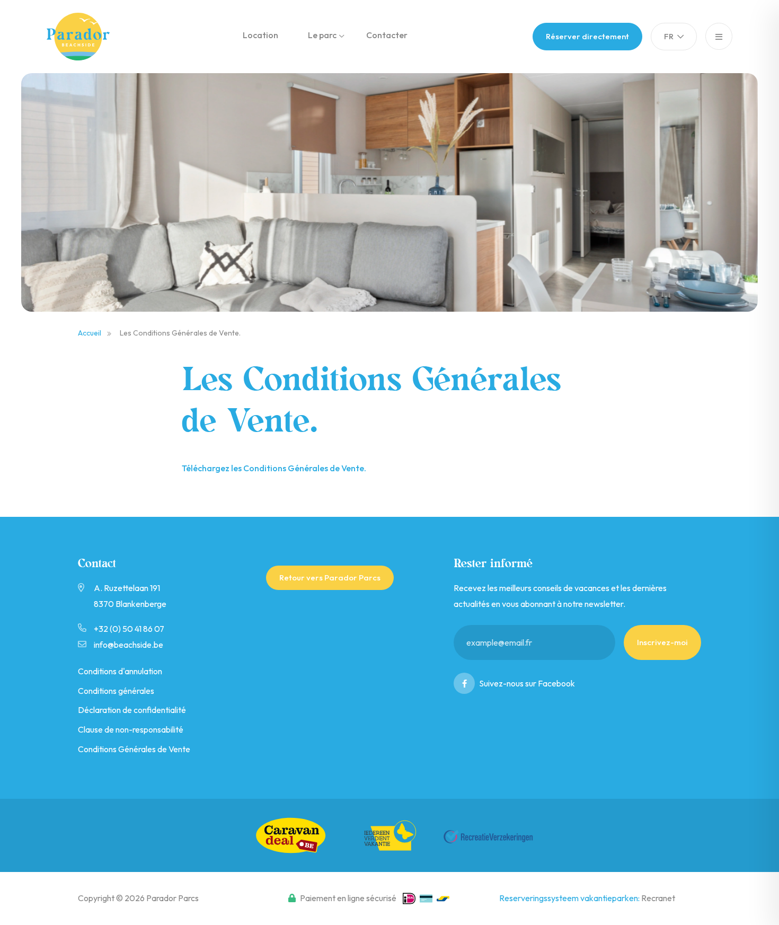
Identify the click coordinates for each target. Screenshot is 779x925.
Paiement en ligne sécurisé (348, 898)
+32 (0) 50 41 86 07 (129, 628)
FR (669, 36)
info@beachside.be (128, 644)
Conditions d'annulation (120, 671)
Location (260, 35)
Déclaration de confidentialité (132, 709)
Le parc (322, 35)
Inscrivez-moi (662, 642)
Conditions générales (116, 690)
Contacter (387, 35)
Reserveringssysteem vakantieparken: (570, 898)
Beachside (86, 36)
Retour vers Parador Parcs (329, 577)
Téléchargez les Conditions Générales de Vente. (274, 468)
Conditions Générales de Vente (134, 749)
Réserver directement (587, 36)
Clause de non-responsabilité (130, 729)
